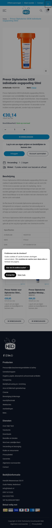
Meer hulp (22, 275)
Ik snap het (10, 275)
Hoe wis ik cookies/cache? (16, 268)
